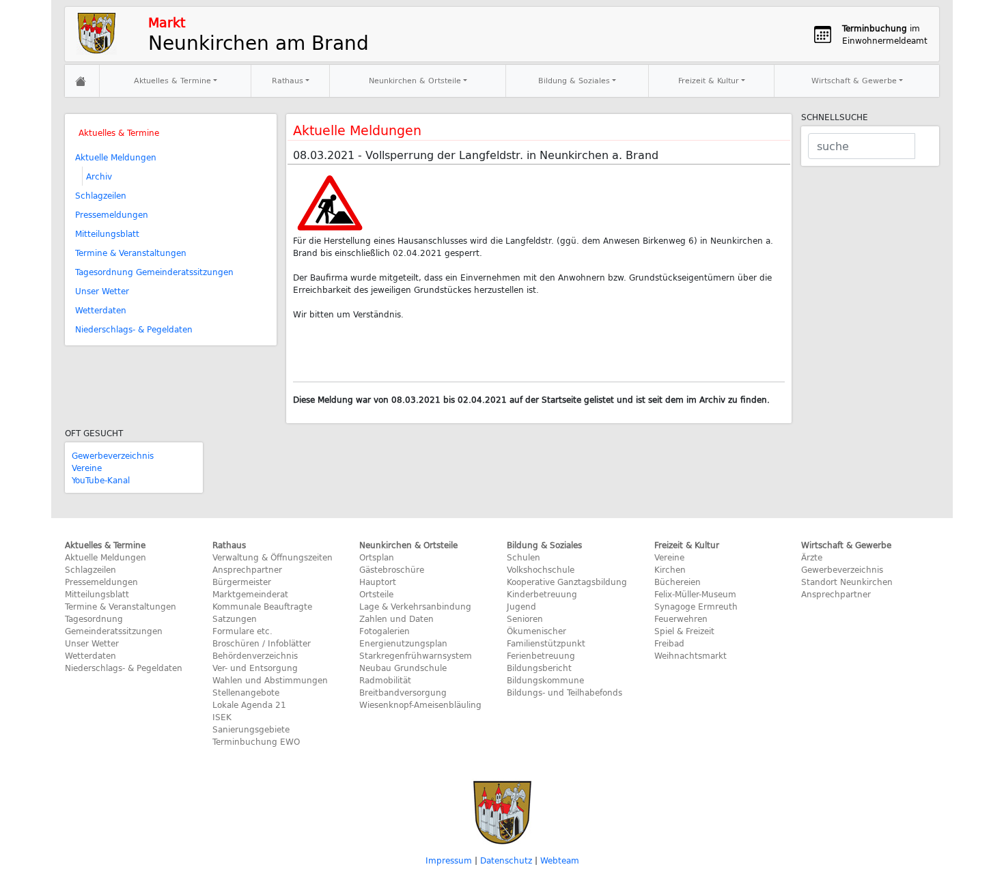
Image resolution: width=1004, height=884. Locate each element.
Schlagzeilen (100, 195)
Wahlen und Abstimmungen (270, 680)
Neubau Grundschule (403, 667)
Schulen (523, 557)
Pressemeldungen (111, 214)
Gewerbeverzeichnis (113, 455)
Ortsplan (376, 557)
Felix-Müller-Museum (695, 594)
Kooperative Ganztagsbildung (567, 581)
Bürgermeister (241, 581)
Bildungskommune (545, 680)
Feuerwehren (681, 618)
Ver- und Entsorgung (255, 667)
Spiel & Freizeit (684, 631)
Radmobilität (385, 680)
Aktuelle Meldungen (115, 157)
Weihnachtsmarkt (690, 655)
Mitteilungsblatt (107, 233)
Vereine (87, 467)
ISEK (222, 717)
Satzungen (234, 618)
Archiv (99, 176)
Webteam (559, 860)
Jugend (521, 606)
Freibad (669, 643)
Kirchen (670, 569)
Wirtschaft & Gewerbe (854, 80)
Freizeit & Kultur (708, 80)
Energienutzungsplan (403, 643)
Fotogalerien (384, 631)
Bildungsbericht (539, 667)
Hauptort (377, 581)
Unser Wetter (102, 291)
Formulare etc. (242, 631)
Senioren (525, 618)
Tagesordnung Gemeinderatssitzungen (154, 272)
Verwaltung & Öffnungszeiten (272, 557)
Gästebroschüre (391, 569)
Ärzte (811, 557)
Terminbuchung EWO (256, 741)
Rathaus (287, 80)
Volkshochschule (540, 569)
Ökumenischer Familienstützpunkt (546, 637)
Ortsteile (376, 594)
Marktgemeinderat (250, 594)
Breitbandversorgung (403, 692)
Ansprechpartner (247, 569)
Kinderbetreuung (542, 594)
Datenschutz (506, 860)
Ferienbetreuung (541, 655)
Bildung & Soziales (574, 80)
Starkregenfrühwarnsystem (415, 655)
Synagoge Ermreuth (696, 606)
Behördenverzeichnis (255, 655)
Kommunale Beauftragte (262, 606)
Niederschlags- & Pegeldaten (134, 329)
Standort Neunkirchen (847, 581)
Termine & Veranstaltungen (130, 252)
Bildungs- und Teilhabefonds (564, 692)
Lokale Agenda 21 (249, 704)
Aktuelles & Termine (172, 80)
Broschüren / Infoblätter (261, 643)
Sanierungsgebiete (251, 729)
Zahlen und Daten (396, 618)
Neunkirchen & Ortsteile (415, 80)
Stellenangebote (245, 692)
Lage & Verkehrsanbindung (415, 606)
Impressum (449, 860)
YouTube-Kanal (101, 480)
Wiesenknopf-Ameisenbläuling (420, 704)
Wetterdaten (100, 310)
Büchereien (677, 581)
